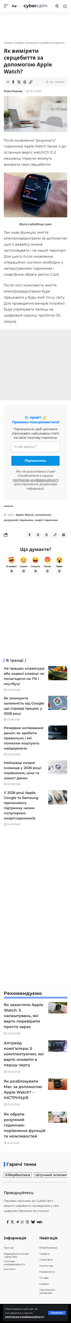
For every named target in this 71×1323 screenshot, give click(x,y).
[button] (57, 1313)
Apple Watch (25, 514)
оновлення (43, 514)
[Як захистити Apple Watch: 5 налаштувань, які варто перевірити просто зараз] (57, 1007)
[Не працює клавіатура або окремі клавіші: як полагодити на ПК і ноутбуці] (57, 673)
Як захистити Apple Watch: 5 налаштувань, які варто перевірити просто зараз (23, 1015)
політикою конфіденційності (24, 1316)
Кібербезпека (17, 1175)
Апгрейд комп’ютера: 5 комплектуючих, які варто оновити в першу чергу (24, 1054)
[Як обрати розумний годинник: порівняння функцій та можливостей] (57, 1117)
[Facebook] (8, 1222)
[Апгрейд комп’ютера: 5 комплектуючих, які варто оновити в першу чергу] (57, 1046)
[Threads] (27, 1222)
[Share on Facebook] (13, 82)
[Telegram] (17, 1222)
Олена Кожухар (13, 91)
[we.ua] (39, 1222)
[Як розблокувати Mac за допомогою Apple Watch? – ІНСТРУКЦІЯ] (57, 1084)
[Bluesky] (33, 1222)
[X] (12, 1222)
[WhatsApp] (22, 1222)
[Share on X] (19, 82)
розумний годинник (18, 520)
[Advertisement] (35, 24)
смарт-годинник (46, 520)
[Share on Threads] (24, 82)
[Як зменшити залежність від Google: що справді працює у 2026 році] (57, 703)
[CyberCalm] (35, 6)
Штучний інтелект (51, 1175)
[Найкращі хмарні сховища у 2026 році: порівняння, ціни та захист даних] (57, 767)
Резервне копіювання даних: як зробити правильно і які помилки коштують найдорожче (23, 738)
